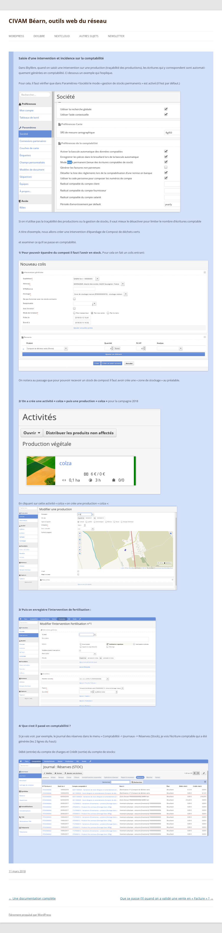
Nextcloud (62, 36)
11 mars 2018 (17, 871)
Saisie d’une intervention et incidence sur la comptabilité (61, 58)
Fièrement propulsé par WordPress (30, 915)
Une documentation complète (32, 898)
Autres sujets (88, 36)
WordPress (16, 36)
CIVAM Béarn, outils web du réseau (58, 21)
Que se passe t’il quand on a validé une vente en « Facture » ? (166, 898)
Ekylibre (39, 36)
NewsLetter (116, 36)
